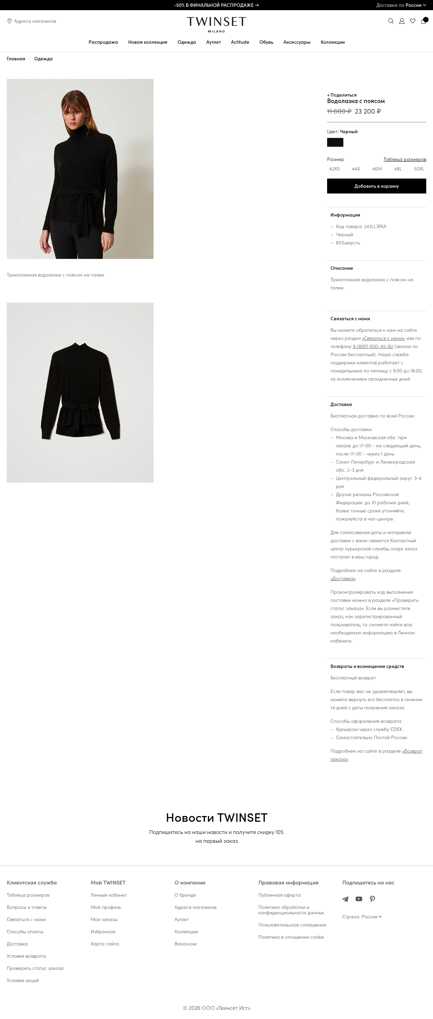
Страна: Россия (359, 917)
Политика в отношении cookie (291, 937)
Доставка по (399, 5)
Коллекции (333, 42)
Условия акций (23, 980)
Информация (345, 215)
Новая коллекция (147, 42)
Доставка (341, 404)
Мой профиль (106, 907)
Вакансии (186, 944)
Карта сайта (105, 944)
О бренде (185, 895)
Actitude (240, 42)
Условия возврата (26, 956)
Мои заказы (104, 919)
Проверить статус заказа (35, 968)
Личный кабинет (109, 895)
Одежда (187, 42)
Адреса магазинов (35, 21)
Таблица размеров (405, 159)
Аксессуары (297, 42)
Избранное (103, 932)
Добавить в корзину (377, 186)
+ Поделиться (342, 95)
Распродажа (103, 42)
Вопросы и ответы (27, 907)
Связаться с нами (350, 318)
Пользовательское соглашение (292, 925)
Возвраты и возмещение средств (367, 666)
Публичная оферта (279, 895)
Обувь (266, 42)
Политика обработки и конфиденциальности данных (291, 910)
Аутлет (213, 42)
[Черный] (335, 143)
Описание (342, 268)
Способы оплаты (25, 932)
